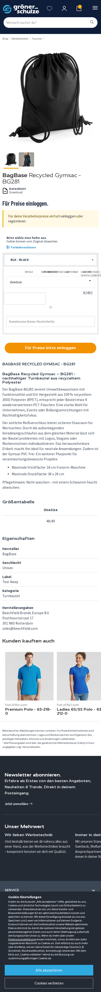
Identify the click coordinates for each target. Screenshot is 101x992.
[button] (50, 260)
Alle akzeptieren (49, 970)
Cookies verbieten (49, 983)
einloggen (68, 216)
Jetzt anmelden (17, 803)
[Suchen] (91, 22)
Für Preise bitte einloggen (50, 348)
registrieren (17, 221)
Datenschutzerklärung (22, 939)
